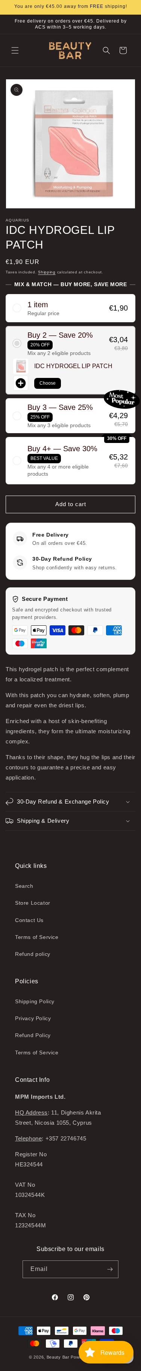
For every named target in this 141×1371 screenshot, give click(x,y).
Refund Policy (33, 1035)
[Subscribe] (110, 1269)
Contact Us (29, 920)
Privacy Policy (33, 1018)
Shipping (47, 272)
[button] (15, 50)
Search (24, 886)
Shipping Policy (35, 1001)
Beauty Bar (59, 1357)
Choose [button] (47, 383)
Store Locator (32, 903)
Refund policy (32, 954)
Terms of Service (37, 937)
